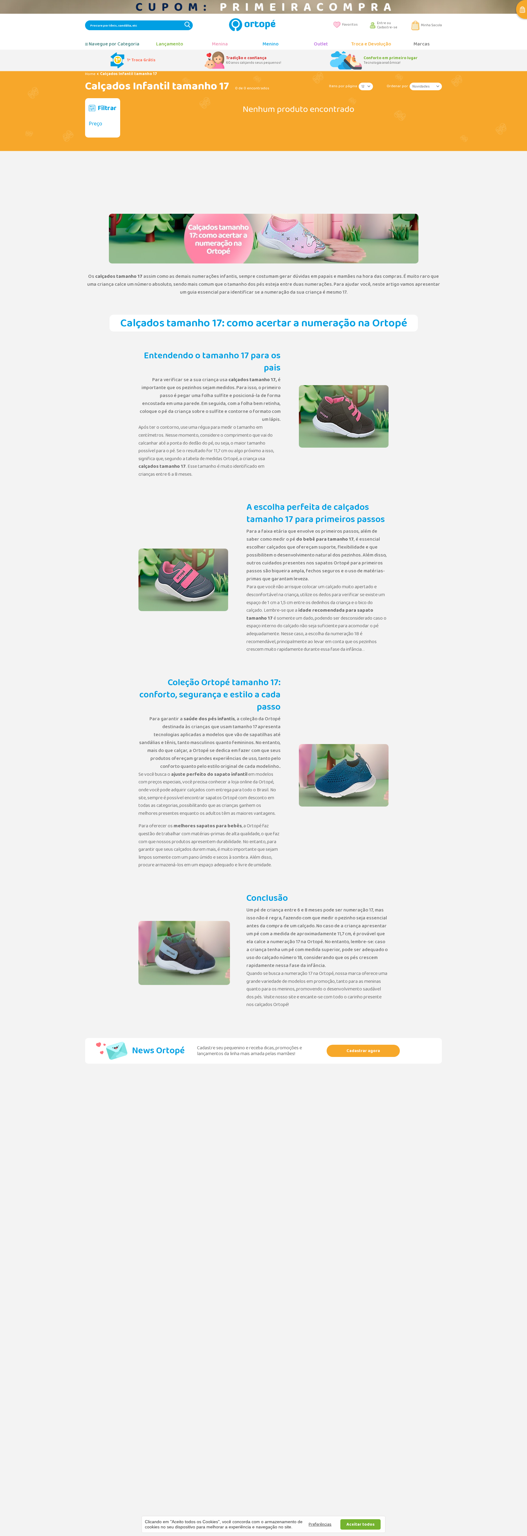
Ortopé (273, 719)
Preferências (320, 1524)
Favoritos (350, 25)
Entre (382, 23)
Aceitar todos (360, 1524)
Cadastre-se (387, 27)
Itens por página (343, 86)
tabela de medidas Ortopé (212, 459)
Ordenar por (397, 86)
